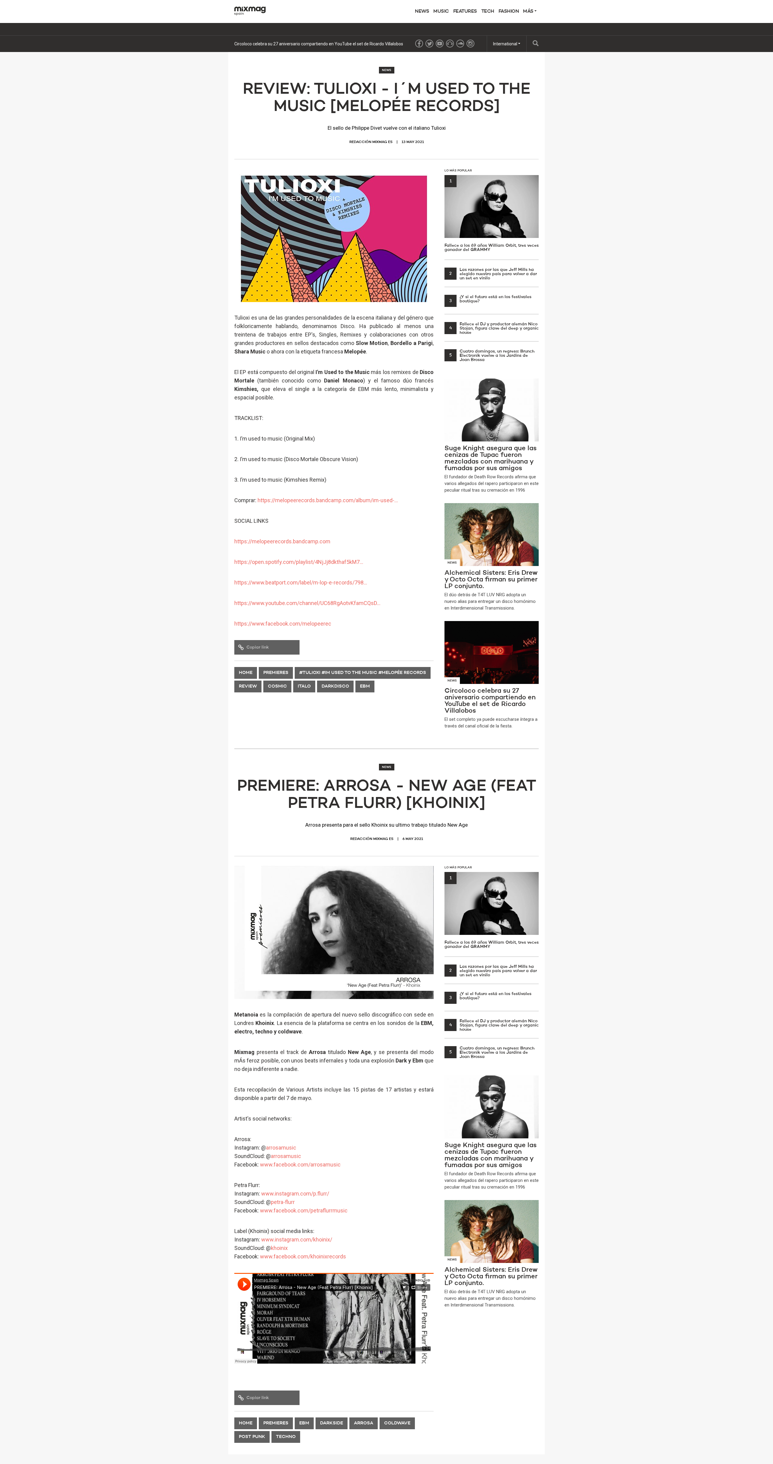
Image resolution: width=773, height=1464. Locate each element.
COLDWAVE (397, 1423)
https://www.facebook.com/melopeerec (282, 623)
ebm (365, 686)
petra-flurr (283, 1202)
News (422, 11)
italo (304, 686)
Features (465, 11)
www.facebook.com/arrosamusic (300, 1164)
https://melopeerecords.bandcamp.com (282, 541)
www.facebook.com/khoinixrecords (303, 1256)
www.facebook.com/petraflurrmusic (304, 1210)
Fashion (509, 11)
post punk (252, 1437)
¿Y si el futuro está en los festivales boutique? (490, 299)
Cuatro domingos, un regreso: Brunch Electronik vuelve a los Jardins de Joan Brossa (491, 355)
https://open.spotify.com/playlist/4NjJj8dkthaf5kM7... (298, 562)
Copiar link (257, 647)
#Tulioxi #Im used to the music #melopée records (362, 673)
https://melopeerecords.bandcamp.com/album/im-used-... (328, 500)
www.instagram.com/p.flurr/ (295, 1193)
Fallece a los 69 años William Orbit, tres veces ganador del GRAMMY (491, 215)
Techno (286, 1437)
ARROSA (363, 1423)
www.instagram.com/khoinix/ (296, 1239)
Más (528, 11)
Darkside (331, 1423)
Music (441, 11)
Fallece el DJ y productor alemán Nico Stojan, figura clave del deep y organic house (494, 328)
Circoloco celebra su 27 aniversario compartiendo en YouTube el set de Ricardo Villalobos (318, 43)
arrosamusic (281, 1147)
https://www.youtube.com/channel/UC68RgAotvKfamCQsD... (307, 603)
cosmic (277, 686)
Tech (487, 11)
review (248, 686)
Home (245, 673)
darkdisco (335, 686)
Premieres (275, 673)
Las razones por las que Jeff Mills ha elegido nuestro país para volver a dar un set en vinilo (493, 274)
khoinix (279, 1248)
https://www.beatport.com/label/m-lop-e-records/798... (300, 582)
